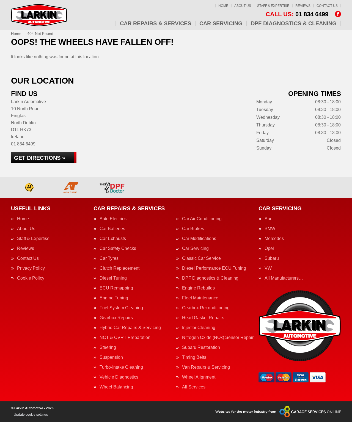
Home (223, 6)
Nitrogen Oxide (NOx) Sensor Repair (218, 337)
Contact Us (327, 6)
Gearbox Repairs (116, 318)
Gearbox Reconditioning (206, 308)
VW (268, 268)
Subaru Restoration (201, 347)
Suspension (111, 357)
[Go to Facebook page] (338, 14)
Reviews (302, 6)
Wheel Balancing (116, 387)
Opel (269, 248)
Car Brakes (193, 229)
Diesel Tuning (113, 278)
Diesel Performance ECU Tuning (214, 268)
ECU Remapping (116, 288)
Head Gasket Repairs (203, 318)
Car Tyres (109, 258)
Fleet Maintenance (200, 298)
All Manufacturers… (284, 278)
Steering (108, 347)
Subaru (272, 258)
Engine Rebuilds (198, 288)
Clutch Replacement (119, 268)
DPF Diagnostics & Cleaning (294, 23)
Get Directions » (39, 158)
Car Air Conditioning (202, 219)
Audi (269, 219)
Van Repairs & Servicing (206, 367)
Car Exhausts (113, 238)
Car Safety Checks (118, 248)
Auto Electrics (113, 219)
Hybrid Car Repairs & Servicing (130, 328)
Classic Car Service (201, 258)
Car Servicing (221, 23)
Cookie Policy (30, 278)
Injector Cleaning (198, 328)
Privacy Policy (31, 268)
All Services (193, 387)
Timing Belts (194, 357)
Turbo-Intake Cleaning (121, 367)
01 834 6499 (297, 14)
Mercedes (274, 238)
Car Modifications (199, 238)
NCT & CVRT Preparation (125, 337)
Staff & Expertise (273, 6)
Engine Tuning (114, 298)
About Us (242, 6)
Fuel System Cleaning (121, 308)
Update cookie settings (31, 415)
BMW (270, 229)
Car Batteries (112, 229)
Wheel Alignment (198, 377)
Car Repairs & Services (155, 23)
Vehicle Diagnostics (119, 377)
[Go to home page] (39, 15)
